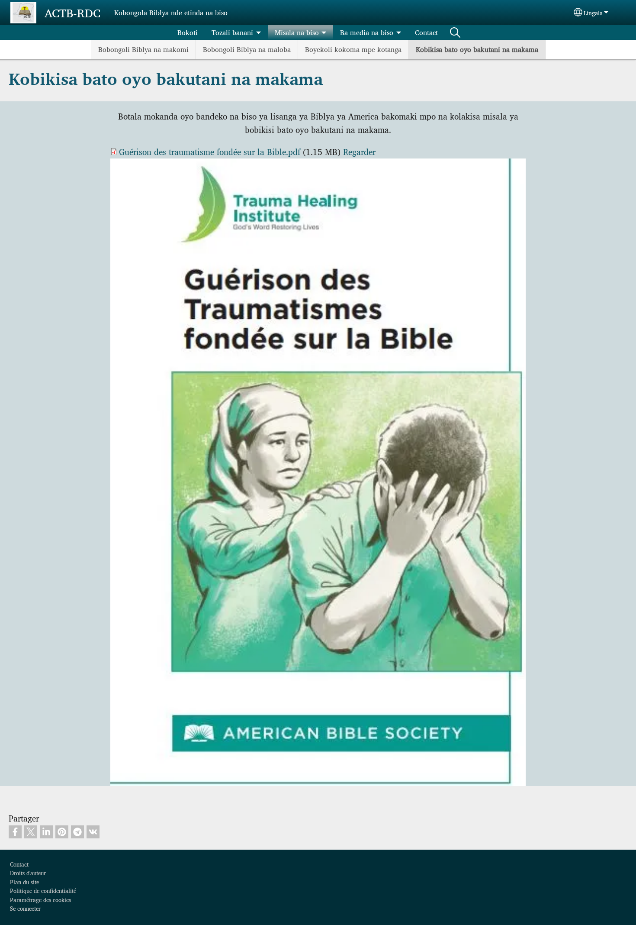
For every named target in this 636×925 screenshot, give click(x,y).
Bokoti (187, 32)
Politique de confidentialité (43, 890)
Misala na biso (297, 32)
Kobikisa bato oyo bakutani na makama (477, 49)
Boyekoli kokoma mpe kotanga (353, 49)
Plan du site (24, 882)
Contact (426, 32)
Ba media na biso (366, 32)
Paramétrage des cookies (40, 899)
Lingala (593, 12)
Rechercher (455, 32)
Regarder (359, 151)
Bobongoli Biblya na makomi (143, 49)
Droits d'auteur (28, 872)
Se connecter (25, 908)
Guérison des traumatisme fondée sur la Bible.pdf (209, 151)
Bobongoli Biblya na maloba (247, 49)
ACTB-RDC (72, 12)
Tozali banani (232, 32)
